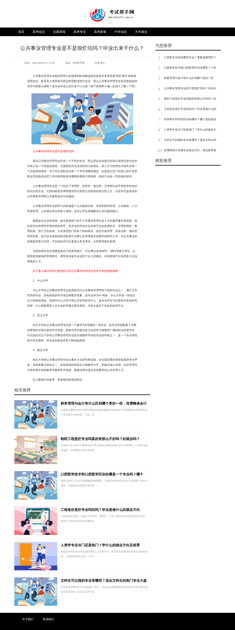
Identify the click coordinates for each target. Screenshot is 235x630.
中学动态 (120, 32)
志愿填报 (59, 32)
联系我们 (48, 619)
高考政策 (100, 32)
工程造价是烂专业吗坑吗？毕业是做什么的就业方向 (100, 509)
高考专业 (79, 32)
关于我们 (27, 619)
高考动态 (39, 32)
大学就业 (141, 32)
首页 (21, 32)
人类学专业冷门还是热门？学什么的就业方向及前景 (100, 545)
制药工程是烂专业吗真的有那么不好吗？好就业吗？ (100, 439)
